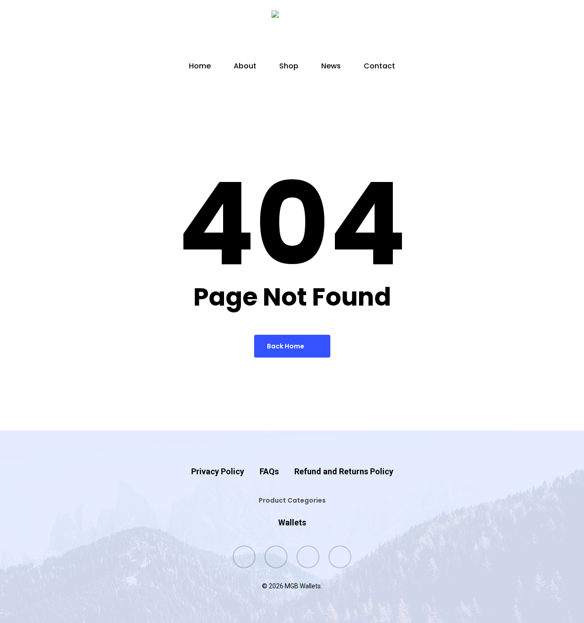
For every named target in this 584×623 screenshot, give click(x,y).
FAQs (269, 471)
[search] (490, 31)
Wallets (292, 522)
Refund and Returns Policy (343, 471)
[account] (514, 31)
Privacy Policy (217, 471)
